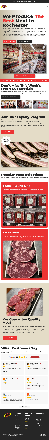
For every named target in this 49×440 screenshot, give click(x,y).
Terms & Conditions (28, 434)
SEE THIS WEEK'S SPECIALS (10, 97)
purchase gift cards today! (24, 76)
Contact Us (10, 337)
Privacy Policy (35, 434)
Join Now (8, 131)
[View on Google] (4, 364)
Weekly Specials (9, 41)
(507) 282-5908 (17, 420)
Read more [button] (5, 372)
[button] (47, 6)
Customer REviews (24, 41)
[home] (4, 6)
